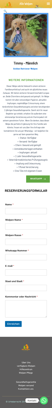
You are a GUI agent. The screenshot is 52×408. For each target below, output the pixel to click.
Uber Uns (26, 362)
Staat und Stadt (14, 281)
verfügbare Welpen (26, 366)
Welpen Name (14, 219)
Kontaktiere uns (26, 389)
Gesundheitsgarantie (26, 382)
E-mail (9, 266)
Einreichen (13, 323)
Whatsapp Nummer (17, 250)
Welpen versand (26, 385)
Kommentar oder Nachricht (21, 296)
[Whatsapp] (44, 400)
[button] (5, 11)
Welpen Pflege (26, 373)
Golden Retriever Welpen (25, 68)
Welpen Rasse (14, 235)
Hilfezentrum (26, 369)
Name (9, 204)
